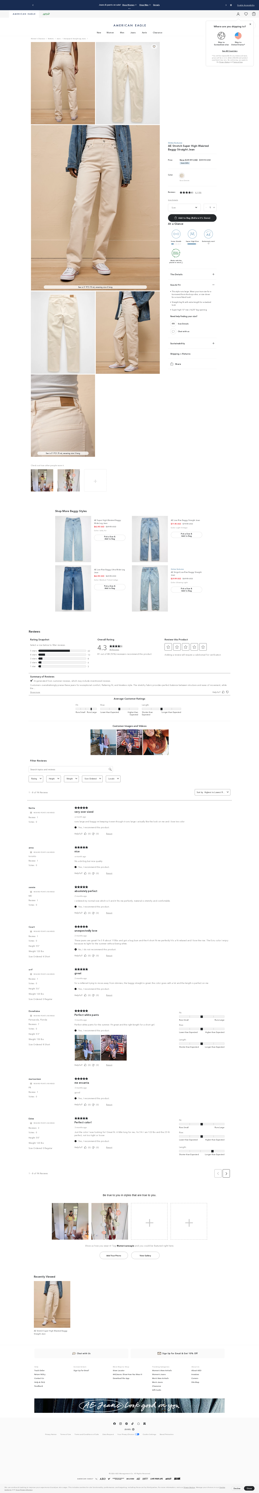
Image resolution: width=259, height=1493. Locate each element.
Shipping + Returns (180, 353)
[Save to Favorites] (154, 46)
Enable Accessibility (246, 5)
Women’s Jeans (159, 1374)
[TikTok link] (132, 1424)
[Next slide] (226, 5)
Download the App (121, 1378)
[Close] (250, 24)
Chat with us (183, 331)
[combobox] (215, 792)
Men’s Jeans (157, 1382)
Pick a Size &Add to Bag (109, 537)
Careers (194, 1378)
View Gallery (145, 1255)
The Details (176, 274)
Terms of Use (238, 62)
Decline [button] (237, 1488)
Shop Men (148, 4)
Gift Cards (156, 1390)
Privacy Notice (189, 1487)
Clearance (157, 32)
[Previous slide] (33, 5)
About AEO (196, 1370)
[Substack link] (144, 1424)
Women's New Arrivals (162, 1370)
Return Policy (39, 1374)
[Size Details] (173, 323)
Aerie (144, 32)
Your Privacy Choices (24, 1489)
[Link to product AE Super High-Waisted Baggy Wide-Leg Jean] (73, 539)
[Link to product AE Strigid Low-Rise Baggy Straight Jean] (150, 588)
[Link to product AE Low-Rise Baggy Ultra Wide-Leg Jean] (73, 588)
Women (110, 32)
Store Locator (118, 1370)
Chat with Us (84, 1353)
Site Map (195, 1382)
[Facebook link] (114, 1424)
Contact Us (39, 1378)
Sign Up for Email (81, 1370)
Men (122, 32)
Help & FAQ (39, 1382)
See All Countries (229, 51)
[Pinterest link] (126, 1424)
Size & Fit (175, 284)
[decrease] (206, 207)
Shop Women (136, 4)
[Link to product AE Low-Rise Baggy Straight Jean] (150, 539)
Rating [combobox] (34, 779)
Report (109, 833)
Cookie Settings (149, 1434)
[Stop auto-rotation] (231, 5)
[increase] (214, 207)
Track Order (39, 1370)
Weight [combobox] (70, 779)
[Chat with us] (173, 331)
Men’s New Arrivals (160, 1378)
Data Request (108, 1434)
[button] (221, 39)
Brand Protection (167, 1434)
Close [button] (249, 1488)
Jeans (133, 32)
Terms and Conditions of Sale (86, 1434)
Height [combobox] (52, 779)
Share (178, 363)
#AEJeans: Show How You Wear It (127, 1374)
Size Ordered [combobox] (91, 779)
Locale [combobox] (111, 779)
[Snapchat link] (138, 1424)
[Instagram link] (120, 1424)
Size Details (173, 200)
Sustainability (177, 343)
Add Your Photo (113, 1255)
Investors (195, 1374)
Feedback (38, 1386)
